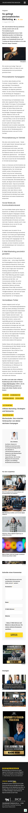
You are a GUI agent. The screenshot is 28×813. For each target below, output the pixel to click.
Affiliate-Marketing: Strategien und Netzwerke (13, 410)
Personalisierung (9, 398)
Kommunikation (15, 395)
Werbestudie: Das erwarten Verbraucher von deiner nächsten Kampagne (12, 420)
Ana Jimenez (14, 441)
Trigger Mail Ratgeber (8, 384)
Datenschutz (12, 806)
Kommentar (9, 586)
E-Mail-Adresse (10, 609)
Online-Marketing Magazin (11, 2)
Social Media (19, 398)
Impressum (5, 806)
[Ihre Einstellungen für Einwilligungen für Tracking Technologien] (25, 810)
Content (6, 395)
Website (7, 616)
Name (7, 602)
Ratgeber (5, 10)
